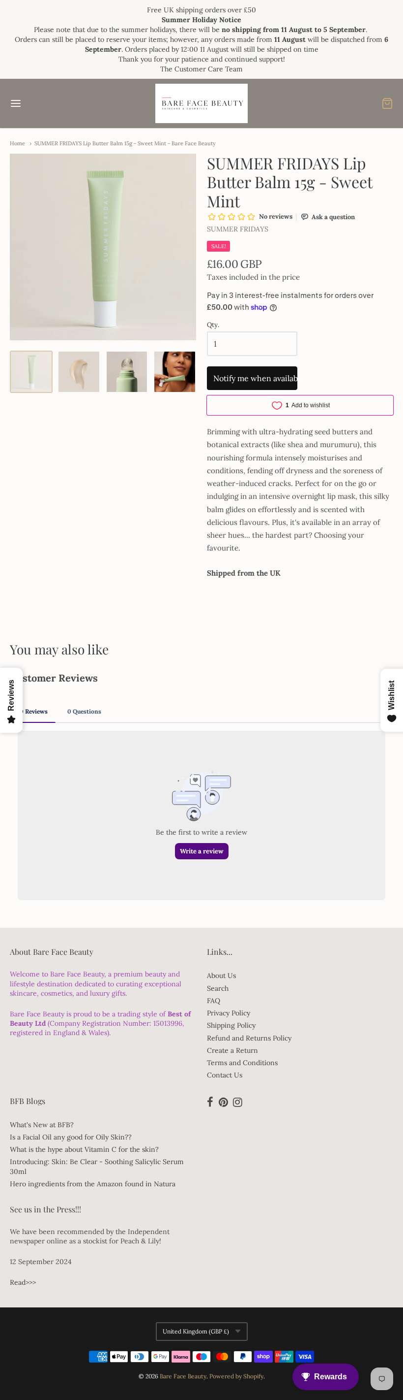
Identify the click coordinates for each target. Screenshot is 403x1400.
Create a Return (232, 1050)
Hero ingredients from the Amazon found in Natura (92, 1183)
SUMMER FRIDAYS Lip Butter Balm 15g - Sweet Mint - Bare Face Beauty (125, 143)
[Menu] (48, 103)
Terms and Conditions (242, 1062)
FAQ (213, 1000)
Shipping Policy (231, 1025)
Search (218, 988)
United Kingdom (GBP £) (196, 1331)
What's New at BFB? (42, 1124)
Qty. (213, 325)
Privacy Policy (228, 1013)
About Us (221, 975)
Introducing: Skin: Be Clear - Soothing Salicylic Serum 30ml (97, 1166)
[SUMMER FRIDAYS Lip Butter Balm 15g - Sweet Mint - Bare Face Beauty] (31, 372)
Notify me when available (255, 378)
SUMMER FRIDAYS (237, 229)
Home (17, 143)
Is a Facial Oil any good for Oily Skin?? (71, 1137)
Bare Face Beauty (183, 1376)
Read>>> (23, 1282)
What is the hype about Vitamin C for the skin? (84, 1149)
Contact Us (224, 1075)
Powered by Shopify (236, 1376)
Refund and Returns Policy (249, 1038)
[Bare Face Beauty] (201, 103)
